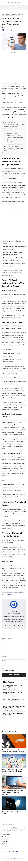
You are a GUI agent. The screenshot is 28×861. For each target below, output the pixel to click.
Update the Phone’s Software (15, 135)
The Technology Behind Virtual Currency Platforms (12, 686)
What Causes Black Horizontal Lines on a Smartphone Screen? (14, 125)
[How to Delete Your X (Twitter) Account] (14, 803)
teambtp (7, 30)
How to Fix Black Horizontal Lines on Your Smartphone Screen (14, 130)
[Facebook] (5, 625)
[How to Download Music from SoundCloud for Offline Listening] (14, 741)
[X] (22, 625)
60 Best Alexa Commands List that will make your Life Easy (13, 700)
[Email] (11, 633)
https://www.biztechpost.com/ (14, 613)
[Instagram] (9, 625)
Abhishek (5, 696)
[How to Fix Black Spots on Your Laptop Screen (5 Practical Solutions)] (14, 782)
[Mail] (18, 625)
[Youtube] (17, 851)
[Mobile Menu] (2, 3)
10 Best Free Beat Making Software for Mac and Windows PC (14, 707)
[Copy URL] (8, 633)
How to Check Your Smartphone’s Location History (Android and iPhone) (13, 771)
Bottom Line (7, 153)
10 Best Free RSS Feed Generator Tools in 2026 (13, 714)
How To (7, 14)
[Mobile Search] (26, 3)
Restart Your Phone (12, 133)
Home (3, 14)
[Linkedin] (14, 625)
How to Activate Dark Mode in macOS (12, 693)
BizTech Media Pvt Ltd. (17, 859)
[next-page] (5, 817)
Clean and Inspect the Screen (15, 137)
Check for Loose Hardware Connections (14, 141)
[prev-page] (3, 817)
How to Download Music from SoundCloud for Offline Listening (13, 750)
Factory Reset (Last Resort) (14, 144)
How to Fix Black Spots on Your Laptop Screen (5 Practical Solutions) (12, 792)
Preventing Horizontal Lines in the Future (13, 149)
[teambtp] (3, 30)
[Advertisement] (14, 67)
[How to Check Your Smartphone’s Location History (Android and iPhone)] (14, 761)
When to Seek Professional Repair (13, 146)
